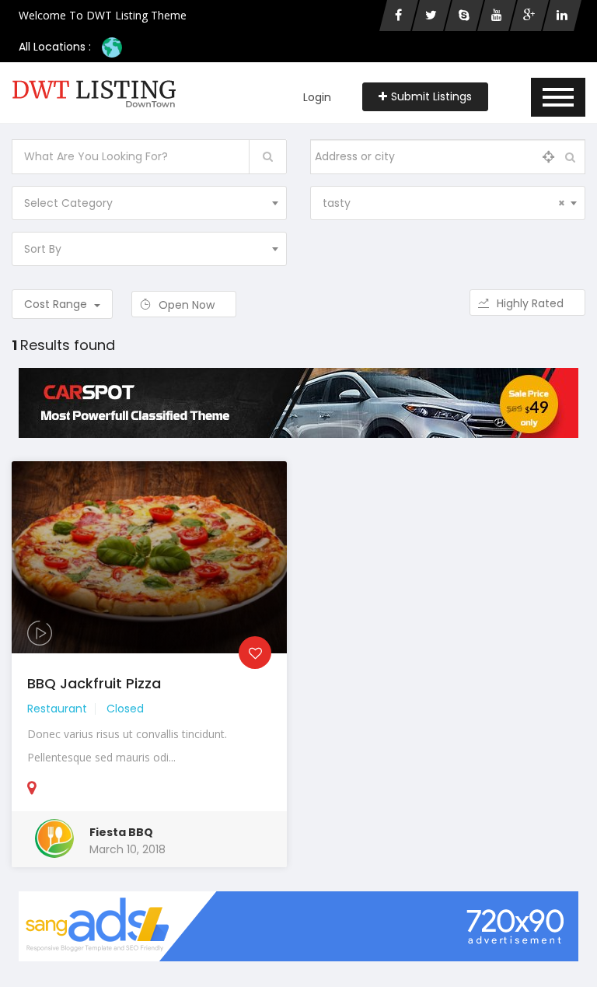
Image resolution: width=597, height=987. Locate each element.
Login (317, 97)
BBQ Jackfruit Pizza (94, 683)
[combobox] (149, 203)
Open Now (188, 305)
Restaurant (57, 708)
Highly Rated (532, 303)
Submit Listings (431, 96)
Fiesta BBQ (121, 832)
